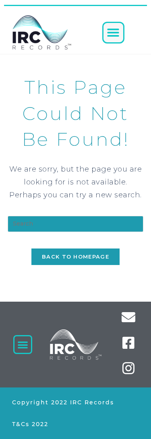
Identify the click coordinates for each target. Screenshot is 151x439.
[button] (113, 32)
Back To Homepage (75, 256)
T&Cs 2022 (30, 424)
